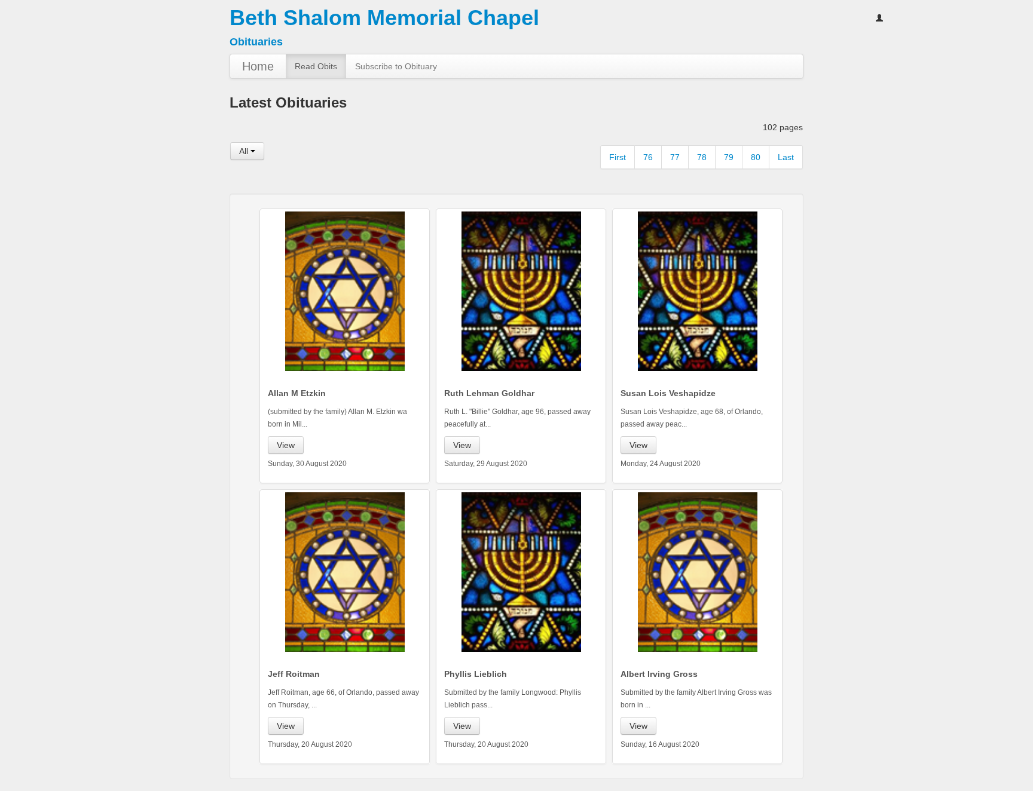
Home (258, 66)
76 (648, 157)
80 (755, 157)
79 (729, 157)
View (286, 445)
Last (786, 157)
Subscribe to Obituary (396, 66)
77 (675, 157)
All (244, 151)
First (617, 157)
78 (702, 157)
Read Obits (316, 66)
